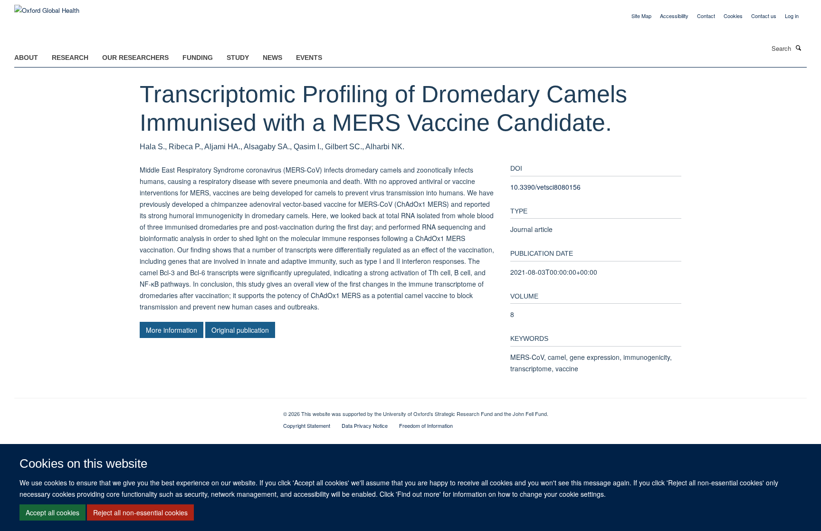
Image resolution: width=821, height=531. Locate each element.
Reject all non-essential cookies (140, 512)
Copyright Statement (306, 425)
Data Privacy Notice (365, 425)
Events (309, 57)
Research (70, 57)
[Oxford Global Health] (46, 6)
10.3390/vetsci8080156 (545, 187)
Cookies (733, 15)
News (272, 57)
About (26, 57)
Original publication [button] (240, 330)
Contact (706, 15)
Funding (197, 57)
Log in (792, 15)
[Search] (798, 47)
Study (238, 57)
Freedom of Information (426, 425)
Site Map (641, 15)
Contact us (763, 15)
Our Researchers (135, 57)
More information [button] (171, 330)
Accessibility (674, 15)
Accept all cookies (52, 512)
